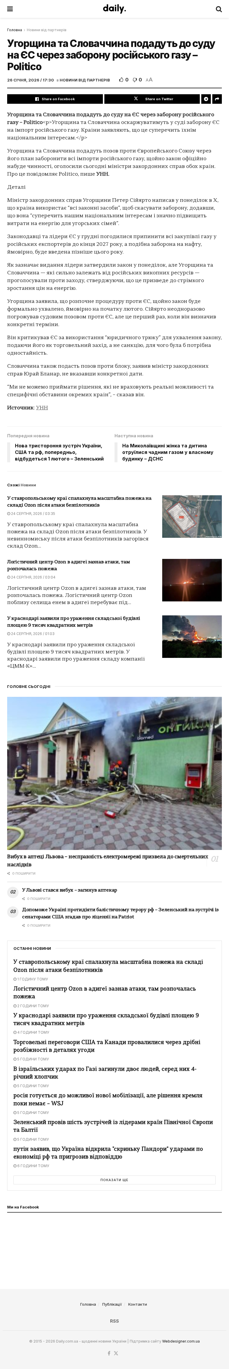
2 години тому (32, 1006)
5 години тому (32, 1059)
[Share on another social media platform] (217, 99)
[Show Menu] (10, 9)
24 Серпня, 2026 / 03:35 (32, 513)
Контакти (137, 1304)
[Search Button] (219, 9)
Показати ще (114, 1180)
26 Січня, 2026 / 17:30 (30, 80)
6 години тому (32, 1166)
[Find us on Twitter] (116, 1353)
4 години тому (32, 1032)
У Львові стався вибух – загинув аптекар (69, 890)
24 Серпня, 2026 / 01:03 (32, 633)
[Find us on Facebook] (109, 1353)
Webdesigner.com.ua (181, 1341)
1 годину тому (32, 979)
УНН (42, 408)
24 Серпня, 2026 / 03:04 (32, 577)
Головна (14, 30)
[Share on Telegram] (206, 99)
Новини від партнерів (46, 30)
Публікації (112, 1304)
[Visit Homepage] (114, 9)
